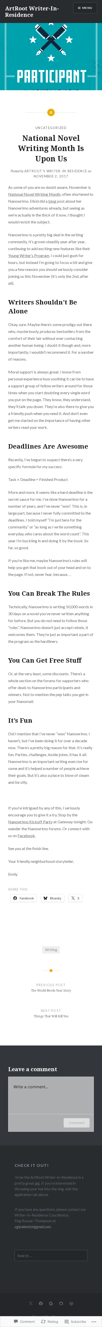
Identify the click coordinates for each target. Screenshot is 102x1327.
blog (52, 201)
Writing (51, 950)
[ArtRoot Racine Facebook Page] (40, 1303)
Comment (76, 1123)
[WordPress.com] (71, 1303)
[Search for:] (51, 1256)
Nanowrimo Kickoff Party (30, 821)
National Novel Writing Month (34, 194)
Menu (87, 8)
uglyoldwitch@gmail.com (33, 1227)
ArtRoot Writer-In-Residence (32, 11)
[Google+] (51, 1303)
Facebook (26, 835)
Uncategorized (51, 128)
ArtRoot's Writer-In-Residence (55, 171)
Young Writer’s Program (28, 255)
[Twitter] (30, 1303)
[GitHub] (61, 1303)
